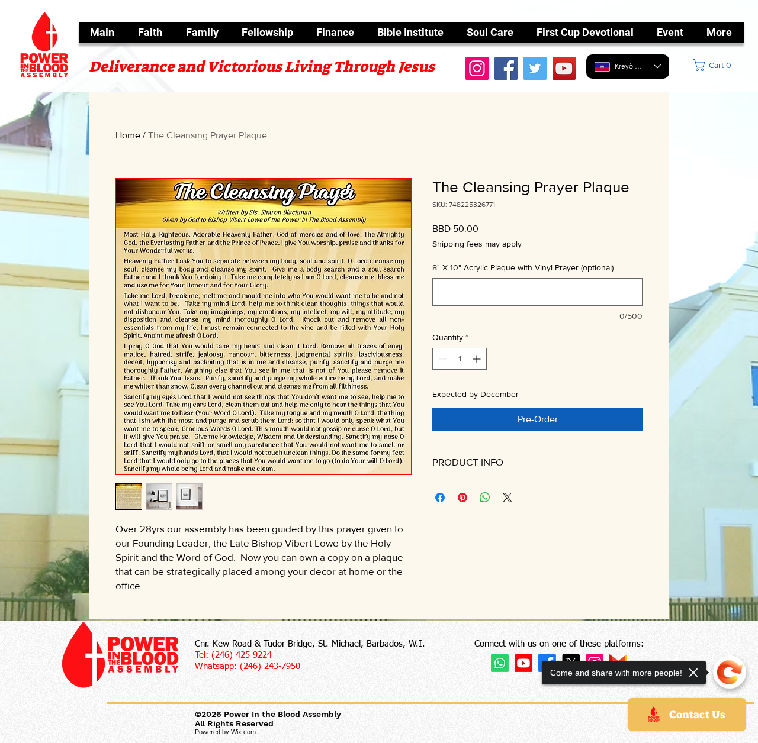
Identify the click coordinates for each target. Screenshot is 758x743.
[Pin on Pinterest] (462, 497)
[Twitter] (535, 68)
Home (127, 135)
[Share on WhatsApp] (485, 497)
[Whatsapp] (500, 663)
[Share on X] (507, 497)
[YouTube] (564, 68)
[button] (723, 65)
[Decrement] (441, 358)
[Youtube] (523, 663)
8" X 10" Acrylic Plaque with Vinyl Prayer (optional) (523, 267)
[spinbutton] (459, 358)
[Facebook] (506, 68)
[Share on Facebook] (440, 497)
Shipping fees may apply (477, 243)
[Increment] (477, 358)
